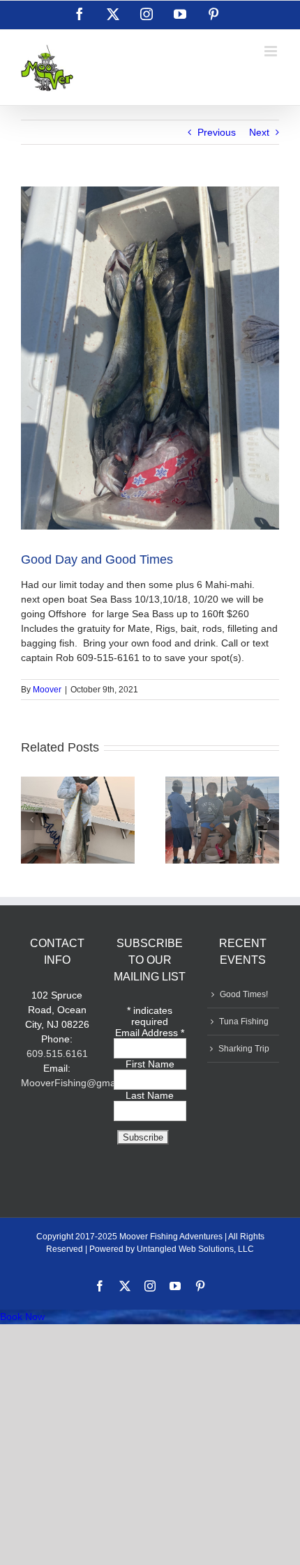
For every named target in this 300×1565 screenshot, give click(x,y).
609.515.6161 (57, 1053)
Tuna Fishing (244, 1021)
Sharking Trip (243, 1049)
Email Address (149, 1032)
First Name (150, 1064)
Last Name (150, 1095)
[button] (31, 819)
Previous (216, 132)
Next (259, 132)
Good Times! (244, 994)
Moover (47, 689)
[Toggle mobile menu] (271, 51)
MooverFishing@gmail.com (81, 1082)
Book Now (22, 1316)
